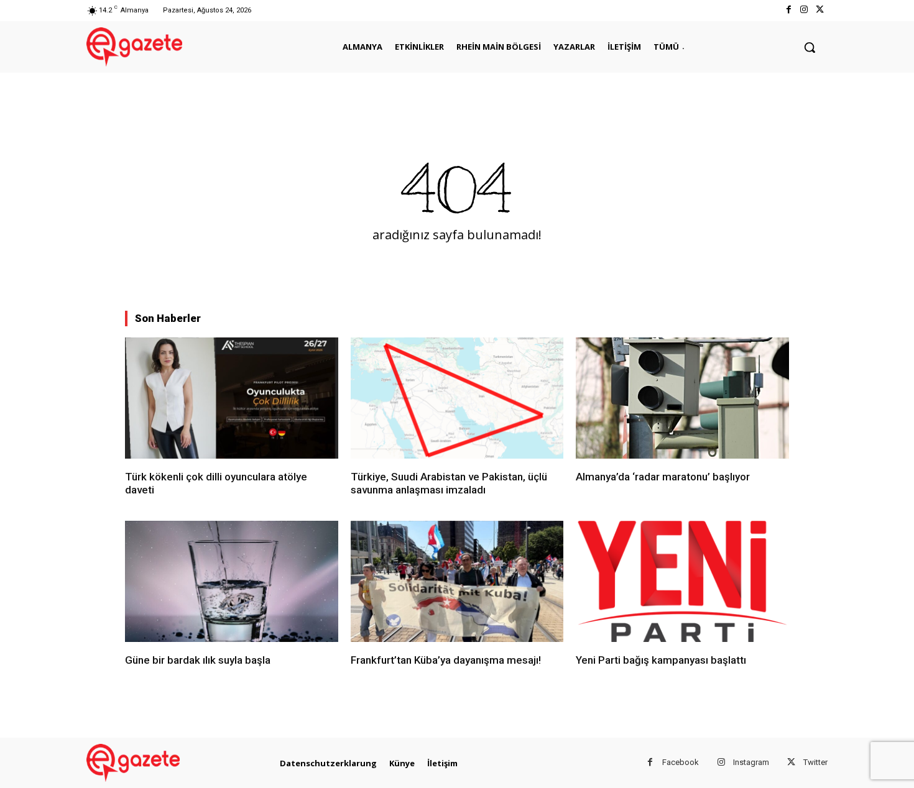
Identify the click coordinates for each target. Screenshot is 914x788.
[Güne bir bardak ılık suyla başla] (231, 581)
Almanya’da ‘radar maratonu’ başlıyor (663, 476)
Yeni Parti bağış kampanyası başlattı (661, 660)
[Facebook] (788, 10)
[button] (810, 47)
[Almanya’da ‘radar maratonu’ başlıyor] (682, 398)
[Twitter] (820, 10)
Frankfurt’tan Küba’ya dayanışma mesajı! (446, 660)
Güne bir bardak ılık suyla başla (197, 660)
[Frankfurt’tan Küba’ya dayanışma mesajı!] (457, 581)
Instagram (751, 762)
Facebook (680, 762)
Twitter (815, 762)
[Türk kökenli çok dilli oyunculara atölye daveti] (231, 398)
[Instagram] (804, 10)
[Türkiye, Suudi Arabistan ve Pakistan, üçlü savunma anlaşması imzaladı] (457, 398)
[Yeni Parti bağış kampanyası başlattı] (682, 581)
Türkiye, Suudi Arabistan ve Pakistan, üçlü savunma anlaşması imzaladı (449, 482)
